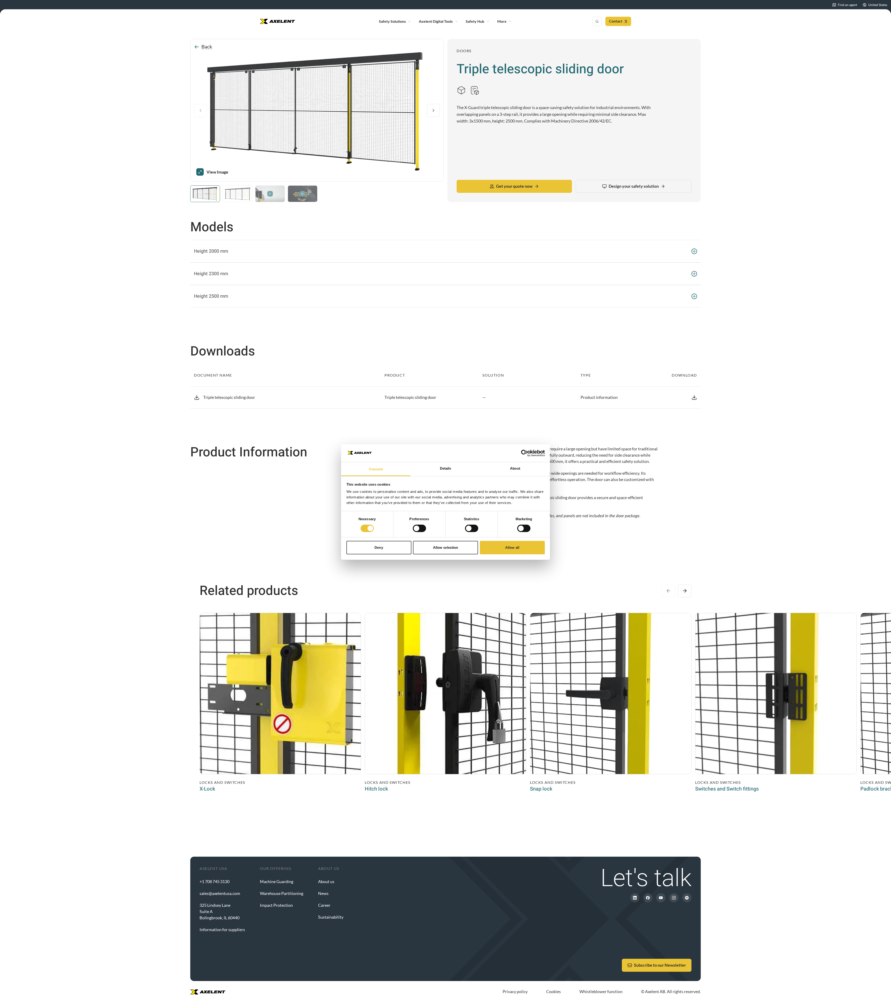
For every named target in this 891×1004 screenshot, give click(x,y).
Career (324, 905)
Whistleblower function (601, 991)
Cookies (553, 991)
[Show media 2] (237, 193)
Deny (378, 547)
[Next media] (433, 110)
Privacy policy (515, 991)
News (323, 893)
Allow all (512, 547)
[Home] (277, 21)
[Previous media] (200, 110)
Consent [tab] (376, 469)
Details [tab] (445, 468)
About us (326, 881)
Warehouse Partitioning (281, 893)
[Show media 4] (302, 193)
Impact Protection (276, 905)
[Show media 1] (205, 193)
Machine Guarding (276, 881)
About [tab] (515, 468)
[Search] (597, 21)
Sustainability (330, 917)
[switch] (419, 528)
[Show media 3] (270, 193)
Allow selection (445, 547)
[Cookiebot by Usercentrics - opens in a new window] (524, 453)
